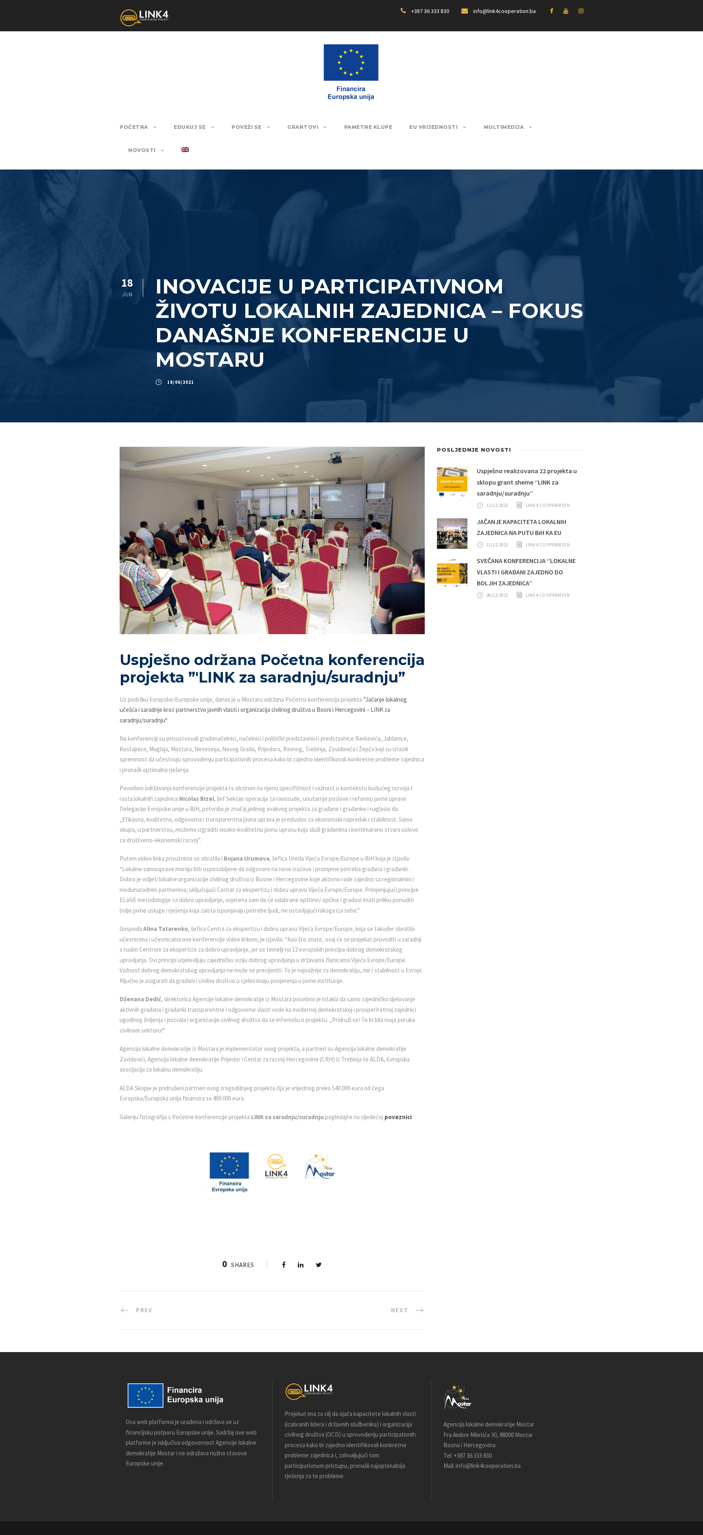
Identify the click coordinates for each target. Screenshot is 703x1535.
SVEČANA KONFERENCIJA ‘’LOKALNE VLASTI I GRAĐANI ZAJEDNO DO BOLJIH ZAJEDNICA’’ (526, 572)
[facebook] (551, 11)
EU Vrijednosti (433, 127)
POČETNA (134, 127)
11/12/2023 (497, 545)
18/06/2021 (180, 382)
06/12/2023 (497, 595)
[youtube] (565, 11)
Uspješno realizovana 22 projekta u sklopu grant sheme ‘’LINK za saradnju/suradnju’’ (527, 482)
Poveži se (246, 127)
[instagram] (581, 11)
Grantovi (302, 127)
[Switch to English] (185, 158)
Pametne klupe (368, 127)
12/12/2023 (497, 505)
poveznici (398, 1117)
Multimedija (504, 127)
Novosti (142, 150)
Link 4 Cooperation (548, 505)
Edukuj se (190, 127)
